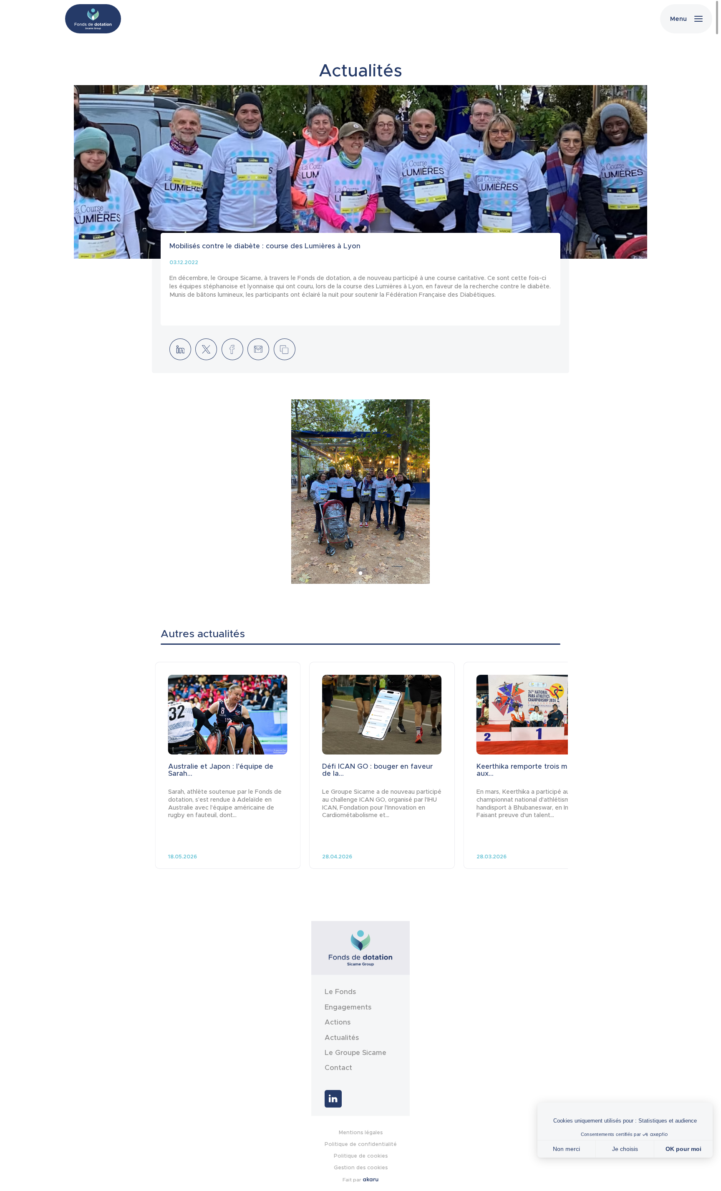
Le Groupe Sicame (355, 1053)
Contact (338, 1068)
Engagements (348, 1007)
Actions (337, 1022)
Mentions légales (361, 1132)
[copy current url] (284, 349)
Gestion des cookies (361, 1167)
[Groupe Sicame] (93, 18)
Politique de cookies (361, 1156)
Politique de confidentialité (361, 1144)
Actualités (342, 1038)
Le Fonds (340, 992)
